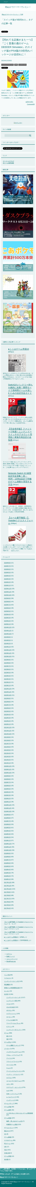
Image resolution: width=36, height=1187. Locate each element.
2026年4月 (7, 575)
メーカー (7, 1048)
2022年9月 (7, 698)
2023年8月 (7, 663)
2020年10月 (8, 772)
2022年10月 (8, 695)
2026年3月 (7, 579)
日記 (5, 1150)
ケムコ (8, 1068)
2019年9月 (7, 814)
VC (5, 1134)
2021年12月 (8, 727)
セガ (7, 1090)
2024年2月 (7, 643)
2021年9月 (7, 737)
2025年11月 (7, 592)
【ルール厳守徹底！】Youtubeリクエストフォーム (20, 520)
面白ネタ (7, 1131)
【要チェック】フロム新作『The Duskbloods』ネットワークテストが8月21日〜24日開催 (17, 234)
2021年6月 (7, 747)
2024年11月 (7, 630)
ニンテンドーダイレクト (14, 1030)
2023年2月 (7, 682)
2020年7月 (7, 782)
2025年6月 (7, 608)
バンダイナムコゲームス (14, 1052)
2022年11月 (7, 692)
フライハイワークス (12, 1061)
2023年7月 (7, 666)
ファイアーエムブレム (13, 1023)
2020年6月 (7, 785)
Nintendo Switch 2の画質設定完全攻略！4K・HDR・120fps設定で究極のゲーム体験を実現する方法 (20, 479)
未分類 (6, 1159)
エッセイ (7, 991)
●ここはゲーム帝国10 (18, 349)
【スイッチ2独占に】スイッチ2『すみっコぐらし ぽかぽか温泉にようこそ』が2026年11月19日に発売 (18, 329)
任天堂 (6, 994)
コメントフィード (12, 959)
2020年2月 (7, 798)
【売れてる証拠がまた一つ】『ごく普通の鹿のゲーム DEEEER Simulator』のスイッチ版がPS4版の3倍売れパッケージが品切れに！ (17, 47)
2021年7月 (7, 743)
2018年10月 (8, 850)
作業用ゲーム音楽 (12, 1124)
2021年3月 (7, 756)
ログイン (9, 954)
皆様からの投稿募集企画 (12, 988)
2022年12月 (8, 688)
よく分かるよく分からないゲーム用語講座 (19, 1113)
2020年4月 (7, 792)
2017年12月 (8, 882)
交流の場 (7, 1153)
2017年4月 (7, 908)
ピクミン (9, 1026)
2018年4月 (7, 869)
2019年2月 (7, 837)
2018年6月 (7, 863)
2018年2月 (7, 876)
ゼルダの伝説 (10, 1007)
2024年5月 (7, 640)
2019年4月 (7, 831)
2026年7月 (7, 566)
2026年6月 (7, 569)
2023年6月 (7, 669)
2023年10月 (8, 656)
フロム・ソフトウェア (13, 1055)
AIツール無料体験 (8, 163)
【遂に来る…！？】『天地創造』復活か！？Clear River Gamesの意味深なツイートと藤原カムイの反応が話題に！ (18, 198)
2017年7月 (7, 898)
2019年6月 (7, 824)
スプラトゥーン (11, 1013)
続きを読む (29, 102)
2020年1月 (7, 802)
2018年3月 (7, 873)
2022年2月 (7, 721)
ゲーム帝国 (7, 1156)
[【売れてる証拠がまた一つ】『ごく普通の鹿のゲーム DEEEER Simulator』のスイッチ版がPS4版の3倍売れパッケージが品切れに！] (18, 86)
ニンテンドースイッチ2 (11, 981)
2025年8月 (7, 601)
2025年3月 (7, 617)
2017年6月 (7, 902)
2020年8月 (7, 779)
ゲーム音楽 (7, 1118)
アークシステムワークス (14, 1071)
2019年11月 (7, 808)
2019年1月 (7, 840)
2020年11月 (7, 769)
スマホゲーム (8, 1140)
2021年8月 (7, 740)
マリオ (8, 1004)
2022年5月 (7, 711)
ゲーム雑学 (7, 1110)
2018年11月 (7, 847)
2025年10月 (8, 595)
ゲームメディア (9, 1103)
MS (7, 1036)
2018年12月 (8, 843)
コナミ (8, 1084)
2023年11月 (7, 653)
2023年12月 (8, 650)
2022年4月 (7, 714)
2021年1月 (7, 763)
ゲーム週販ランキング (13, 1045)
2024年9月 (7, 637)
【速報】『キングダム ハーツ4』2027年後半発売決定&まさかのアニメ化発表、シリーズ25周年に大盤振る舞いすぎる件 (18, 293)
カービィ (9, 1017)
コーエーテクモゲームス (14, 1081)
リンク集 (7, 975)
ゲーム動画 (7, 1137)
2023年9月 (7, 659)
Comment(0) (31, 104)
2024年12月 (8, 627)
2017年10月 (8, 889)
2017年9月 (7, 892)
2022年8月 (7, 701)
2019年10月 (8, 811)
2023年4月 (7, 676)
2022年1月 (7, 724)
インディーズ (22, 64)
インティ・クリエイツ (13, 1074)
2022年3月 (7, 718)
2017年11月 (7, 885)
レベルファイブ (11, 1097)
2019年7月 (7, 821)
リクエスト (7, 978)
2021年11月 (7, 730)
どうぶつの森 (10, 1020)
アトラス (9, 1058)
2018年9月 (7, 853)
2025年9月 (7, 598)
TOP (13, 14)
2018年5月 (7, 866)
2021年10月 (8, 734)
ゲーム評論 (7, 1107)
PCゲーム (7, 1143)
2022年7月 (7, 705)
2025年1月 (7, 624)
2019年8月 (7, 818)
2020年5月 (7, 789)
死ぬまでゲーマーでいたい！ (18, 7)
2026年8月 (7, 563)
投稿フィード (10, 956)
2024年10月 (8, 634)
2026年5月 (7, 572)
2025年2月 (7, 621)
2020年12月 (8, 766)
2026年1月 (7, 585)
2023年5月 (7, 672)
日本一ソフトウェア (12, 1094)
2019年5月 (7, 827)
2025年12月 (8, 588)
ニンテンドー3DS (12, 1000)
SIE (16, 64)
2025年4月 (7, 614)
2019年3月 (7, 834)
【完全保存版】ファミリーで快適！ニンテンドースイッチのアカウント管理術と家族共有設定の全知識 (20, 434)
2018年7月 (7, 860)
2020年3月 (7, 795)
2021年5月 (7, 750)
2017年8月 (7, 895)
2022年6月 (7, 708)
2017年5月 (7, 905)
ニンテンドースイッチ (7, 64)
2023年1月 (7, 685)
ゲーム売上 (7, 1042)
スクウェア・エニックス (14, 1087)
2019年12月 (8, 805)
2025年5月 (7, 611)
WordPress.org (11, 961)
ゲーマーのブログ (8, 161)
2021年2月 (7, 760)
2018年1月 (7, 879)
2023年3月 (7, 679)
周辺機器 (7, 984)
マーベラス (9, 1065)
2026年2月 (7, 582)
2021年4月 (7, 753)
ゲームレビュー (9, 1127)
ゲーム (6, 1033)
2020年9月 (7, 776)
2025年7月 (7, 605)
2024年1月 (7, 647)
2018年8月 (7, 856)
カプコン (9, 1077)
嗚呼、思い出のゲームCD (14, 1121)
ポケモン (9, 1010)
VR (5, 1146)
